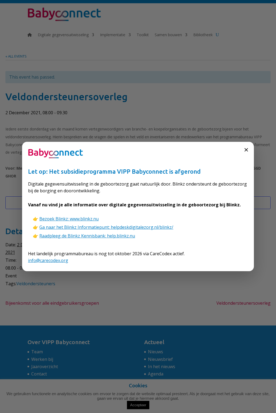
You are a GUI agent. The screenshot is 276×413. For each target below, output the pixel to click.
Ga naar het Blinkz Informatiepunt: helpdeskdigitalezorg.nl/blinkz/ (106, 227)
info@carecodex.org (48, 260)
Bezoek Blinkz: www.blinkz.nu (69, 219)
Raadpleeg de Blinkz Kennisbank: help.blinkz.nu (87, 236)
